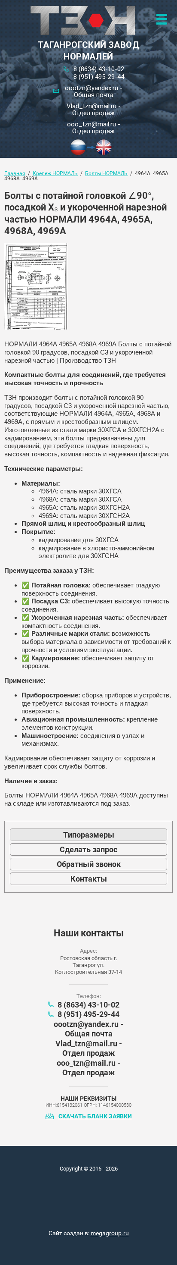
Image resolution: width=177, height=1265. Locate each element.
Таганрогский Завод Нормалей (88, 51)
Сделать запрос (88, 849)
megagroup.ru (110, 1233)
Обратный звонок (89, 864)
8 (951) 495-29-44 (98, 76)
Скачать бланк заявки (95, 1116)
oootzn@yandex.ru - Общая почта (93, 91)
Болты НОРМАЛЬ (106, 173)
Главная (14, 173)
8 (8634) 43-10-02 (98, 69)
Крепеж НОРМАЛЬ (55, 173)
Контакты (88, 878)
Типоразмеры (88, 834)
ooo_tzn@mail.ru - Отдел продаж (93, 128)
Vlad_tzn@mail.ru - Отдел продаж (94, 109)
